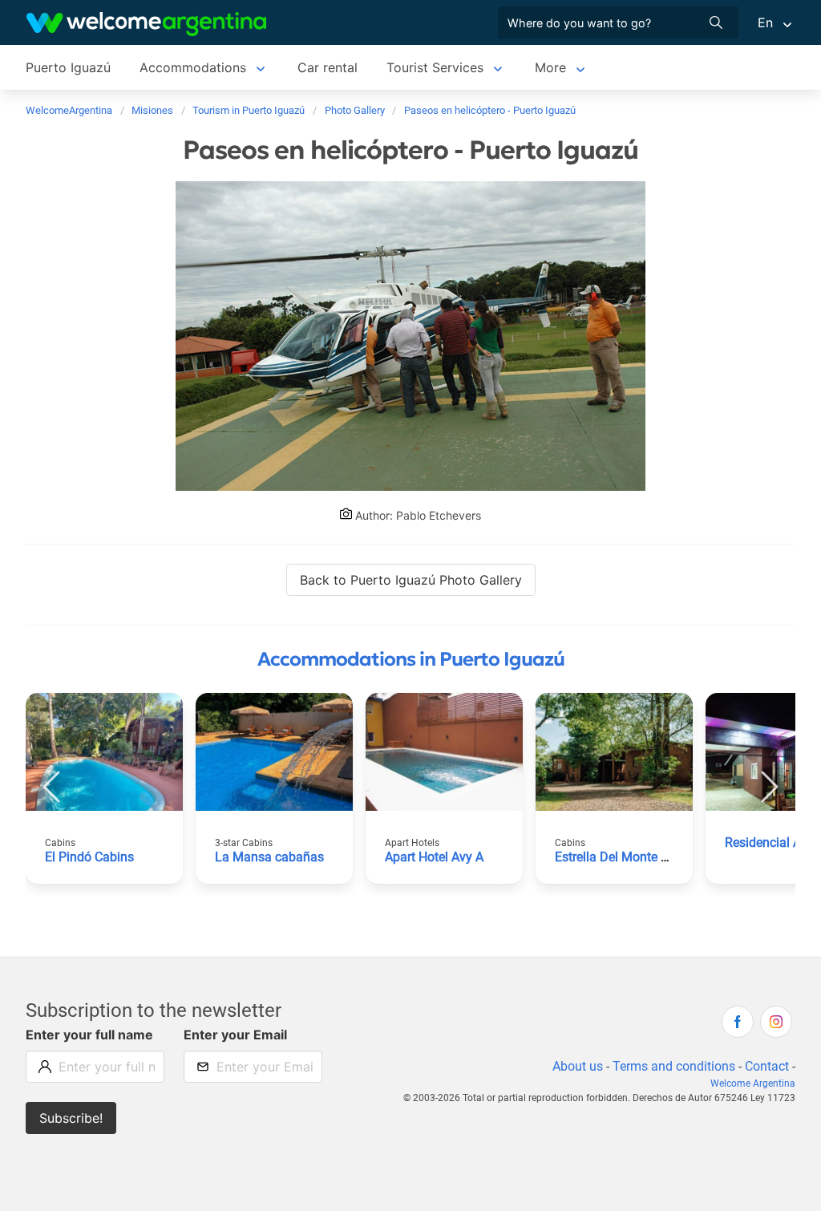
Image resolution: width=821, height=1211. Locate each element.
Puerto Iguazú (68, 67)
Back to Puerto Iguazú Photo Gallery (411, 580)
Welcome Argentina (752, 1083)
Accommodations (193, 67)
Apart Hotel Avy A (434, 857)
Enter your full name (89, 1035)
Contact (767, 1066)
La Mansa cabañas (269, 857)
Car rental (327, 67)
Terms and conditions (674, 1066)
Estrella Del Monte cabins (626, 857)
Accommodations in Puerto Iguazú (410, 659)
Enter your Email (235, 1035)
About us (577, 1066)
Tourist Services (434, 67)
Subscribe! (71, 1118)
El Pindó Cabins (89, 857)
